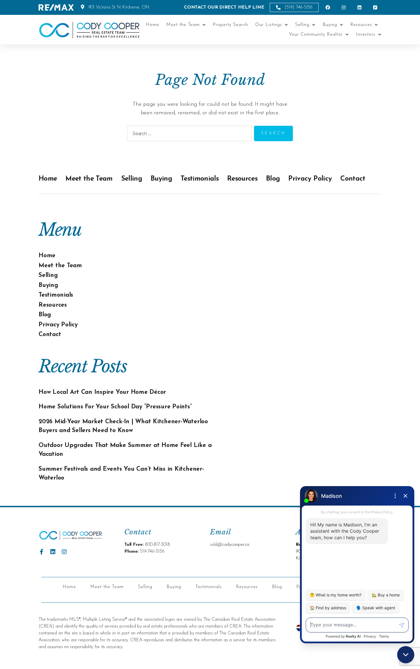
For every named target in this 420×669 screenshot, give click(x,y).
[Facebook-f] (41, 552)
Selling (302, 25)
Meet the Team (183, 25)
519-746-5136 (152, 551)
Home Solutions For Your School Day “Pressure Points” (115, 407)
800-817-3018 (157, 544)
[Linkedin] (53, 552)
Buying (330, 25)
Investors (365, 34)
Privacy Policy (310, 178)
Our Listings (268, 25)
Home (152, 25)
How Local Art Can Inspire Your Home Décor (102, 392)
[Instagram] (64, 552)
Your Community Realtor (316, 34)
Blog (273, 178)
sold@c (217, 544)
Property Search (230, 25)
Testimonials (200, 178)
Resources (361, 25)
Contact (352, 178)
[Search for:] (188, 134)
